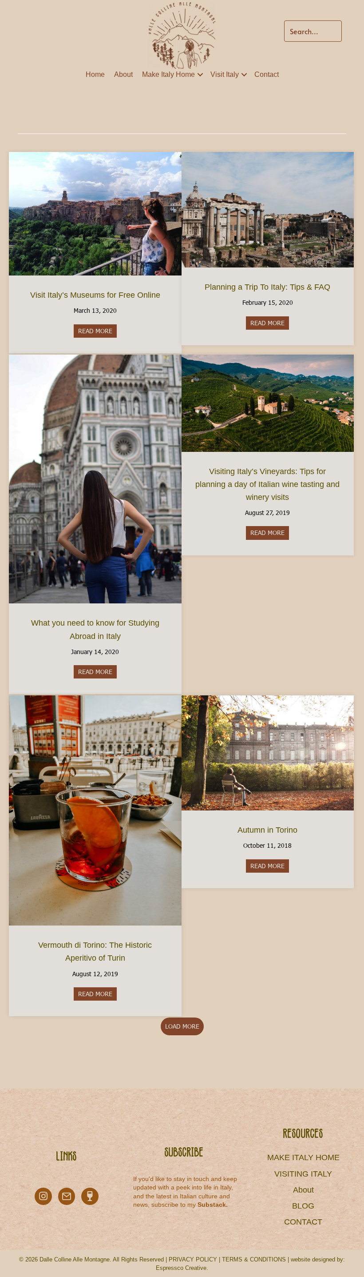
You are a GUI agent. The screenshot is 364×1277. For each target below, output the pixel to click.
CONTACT (303, 1221)
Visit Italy (224, 74)
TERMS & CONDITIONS (254, 1259)
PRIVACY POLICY (193, 1259)
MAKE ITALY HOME (303, 1157)
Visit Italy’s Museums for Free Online (95, 295)
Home (95, 74)
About (123, 74)
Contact (266, 74)
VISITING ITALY (303, 1173)
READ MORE (97, 331)
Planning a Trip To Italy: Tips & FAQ (267, 287)
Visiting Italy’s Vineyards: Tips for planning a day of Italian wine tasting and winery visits (267, 484)
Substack (212, 1204)
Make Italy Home (168, 74)
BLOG (303, 1205)
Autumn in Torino (267, 830)
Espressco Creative (181, 1268)
